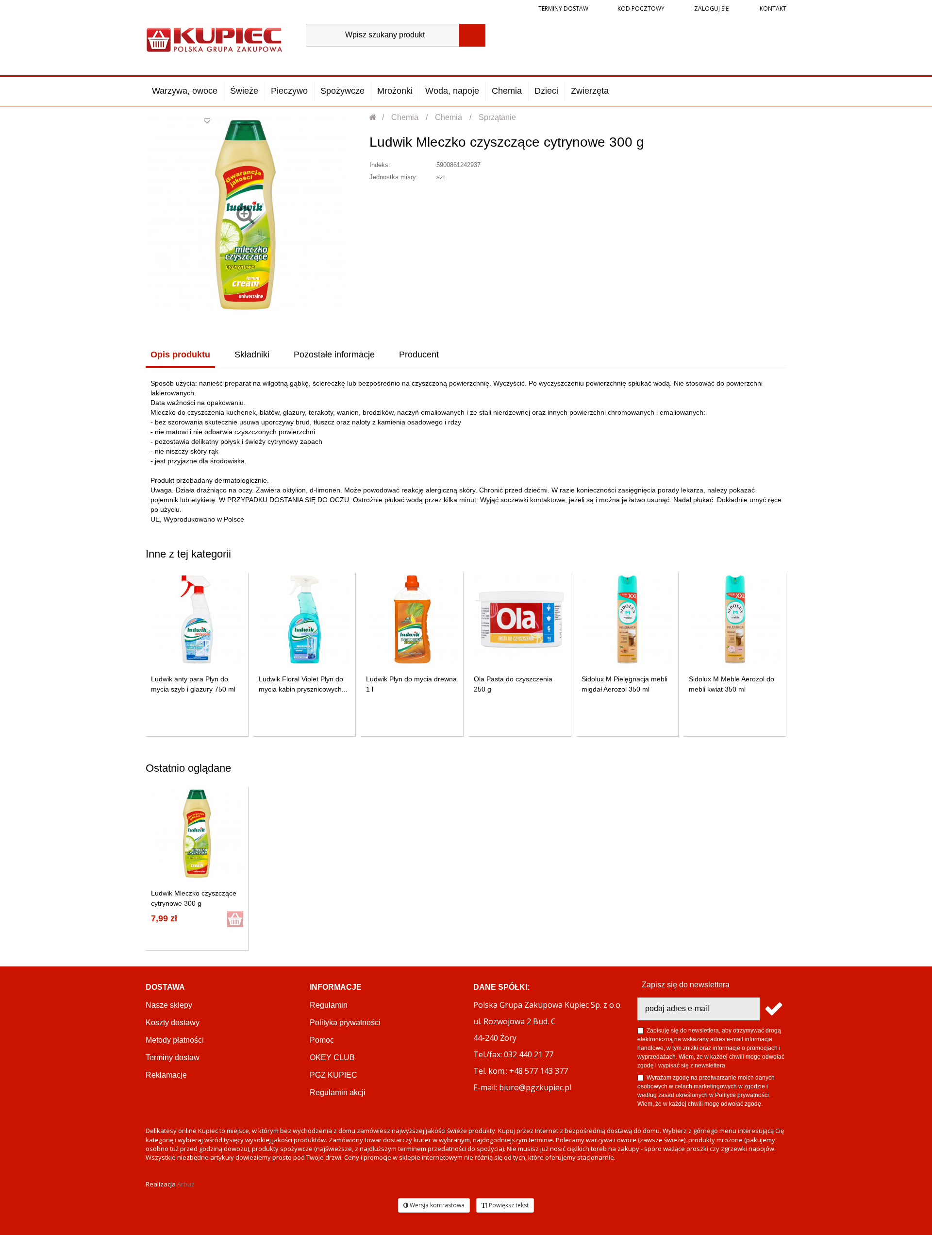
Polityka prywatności (345, 1022)
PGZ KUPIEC (333, 1075)
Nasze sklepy (169, 1005)
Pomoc (322, 1040)
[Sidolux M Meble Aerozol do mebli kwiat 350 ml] (735, 619)
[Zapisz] (773, 1009)
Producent (419, 354)
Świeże (244, 91)
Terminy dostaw (563, 8)
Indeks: (379, 165)
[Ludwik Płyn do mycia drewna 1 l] (412, 619)
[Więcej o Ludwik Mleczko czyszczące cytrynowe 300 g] (196, 833)
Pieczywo (289, 91)
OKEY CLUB (332, 1057)
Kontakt (772, 8)
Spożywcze (342, 91)
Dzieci (546, 91)
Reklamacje (166, 1075)
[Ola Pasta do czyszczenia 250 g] (519, 619)
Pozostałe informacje (334, 354)
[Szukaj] (472, 35)
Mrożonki (395, 91)
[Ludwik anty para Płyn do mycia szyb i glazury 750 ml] (196, 619)
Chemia (507, 91)
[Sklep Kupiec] (214, 38)
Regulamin (329, 1005)
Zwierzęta (590, 91)
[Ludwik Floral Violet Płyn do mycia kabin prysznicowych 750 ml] (304, 619)
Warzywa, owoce (184, 91)
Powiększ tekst (508, 1205)
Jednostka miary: (393, 177)
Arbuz (186, 1184)
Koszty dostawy (173, 1022)
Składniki (251, 354)
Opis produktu (180, 354)
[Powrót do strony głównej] (373, 117)
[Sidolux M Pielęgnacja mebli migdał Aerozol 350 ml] (627, 619)
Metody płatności (175, 1040)
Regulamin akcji (338, 1092)
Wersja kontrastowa (436, 1205)
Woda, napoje (452, 91)
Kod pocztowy (641, 8)
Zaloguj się (711, 8)
